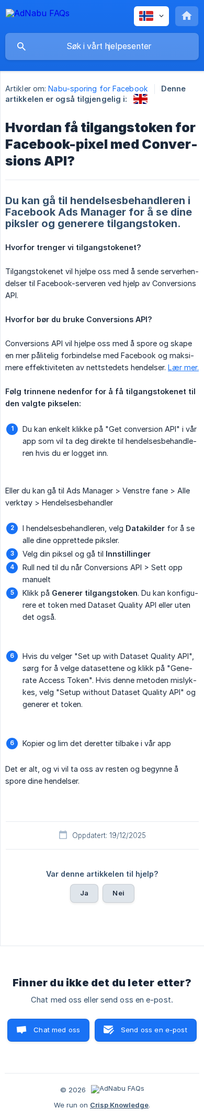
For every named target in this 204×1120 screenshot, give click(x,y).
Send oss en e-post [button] (154, 1029)
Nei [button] (118, 893)
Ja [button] (84, 893)
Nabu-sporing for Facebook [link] (98, 88)
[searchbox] (102, 46)
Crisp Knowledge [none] (119, 1105)
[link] (140, 99)
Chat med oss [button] (56, 1029)
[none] (38, 14)
